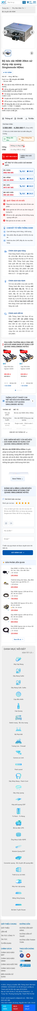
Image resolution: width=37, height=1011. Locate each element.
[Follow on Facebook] (22, 955)
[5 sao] (28, 503)
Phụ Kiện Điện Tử (18, 8)
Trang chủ (5, 8)
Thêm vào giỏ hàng (26, 156)
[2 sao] (19, 503)
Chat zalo (27, 1007)
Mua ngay (15, 1007)
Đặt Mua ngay (11, 156)
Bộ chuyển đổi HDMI (8, 11)
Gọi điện (5, 1007)
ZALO (31, 171)
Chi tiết (20, 118)
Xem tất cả (17, 639)
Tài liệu (31, 118)
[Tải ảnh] (6, 523)
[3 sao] (22, 503)
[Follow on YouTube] (28, 955)
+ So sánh (7, 385)
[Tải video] (11, 523)
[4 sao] (25, 503)
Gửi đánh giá (16, 552)
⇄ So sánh (7, 72)
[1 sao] (16, 503)
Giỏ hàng (30, 2)
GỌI (23, 171)
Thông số (9, 118)
